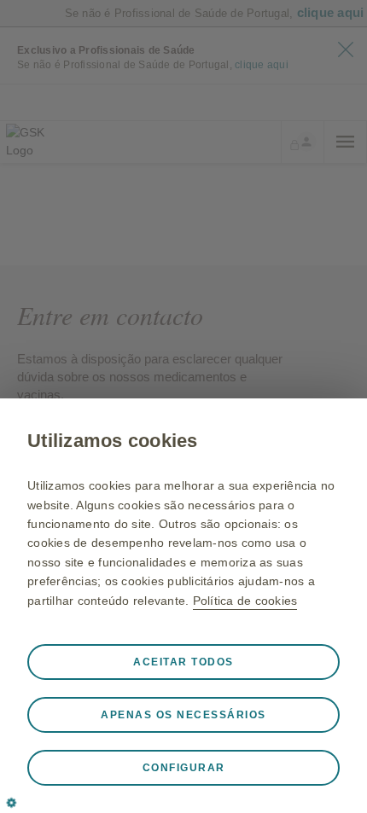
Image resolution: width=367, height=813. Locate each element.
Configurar (184, 768)
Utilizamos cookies (112, 440)
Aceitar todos (183, 662)
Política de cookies (245, 600)
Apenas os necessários (183, 715)
